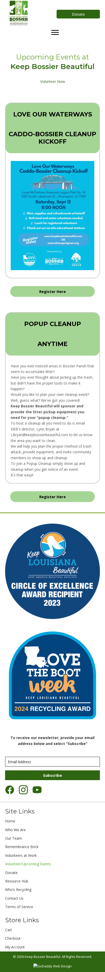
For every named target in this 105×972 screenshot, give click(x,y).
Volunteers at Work (21, 855)
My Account (15, 947)
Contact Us (14, 898)
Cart (8, 929)
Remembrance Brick (21, 846)
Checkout (13, 938)
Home (10, 821)
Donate (11, 872)
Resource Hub (16, 881)
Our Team (13, 838)
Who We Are (15, 829)
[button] (78, 14)
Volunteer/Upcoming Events (28, 863)
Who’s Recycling (18, 889)
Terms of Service (19, 906)
